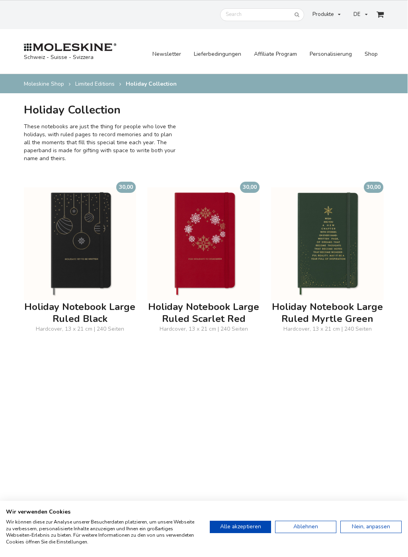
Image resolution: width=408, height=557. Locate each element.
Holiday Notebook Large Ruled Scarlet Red (203, 313)
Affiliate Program (275, 54)
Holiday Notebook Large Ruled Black (79, 313)
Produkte (323, 14)
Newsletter (166, 54)
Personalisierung (331, 54)
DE (356, 14)
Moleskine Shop (44, 84)
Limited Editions (95, 84)
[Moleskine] (70, 47)
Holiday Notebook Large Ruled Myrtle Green (327, 313)
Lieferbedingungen (217, 54)
